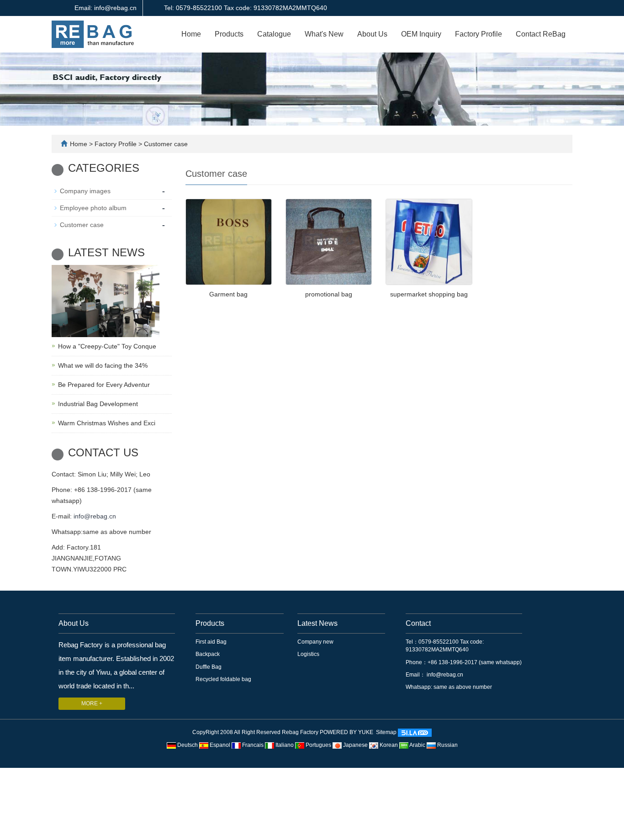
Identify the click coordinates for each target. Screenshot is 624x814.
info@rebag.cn (95, 516)
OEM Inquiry (421, 34)
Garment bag (228, 294)
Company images (85, 191)
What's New (324, 34)
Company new (315, 642)
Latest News (317, 623)
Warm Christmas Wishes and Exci (106, 423)
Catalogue (274, 34)
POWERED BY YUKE (347, 732)
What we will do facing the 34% (103, 365)
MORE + (91, 703)
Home (191, 34)
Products (229, 34)
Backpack (208, 654)
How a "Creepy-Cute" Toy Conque (107, 346)
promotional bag (328, 294)
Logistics (308, 654)
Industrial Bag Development (98, 403)
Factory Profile (478, 34)
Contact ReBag (541, 34)
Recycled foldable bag (223, 679)
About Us (372, 34)
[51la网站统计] (415, 732)
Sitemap (386, 732)
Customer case (165, 144)
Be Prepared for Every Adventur (104, 384)
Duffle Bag (209, 667)
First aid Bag (211, 642)
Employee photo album (93, 207)
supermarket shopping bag (429, 294)
